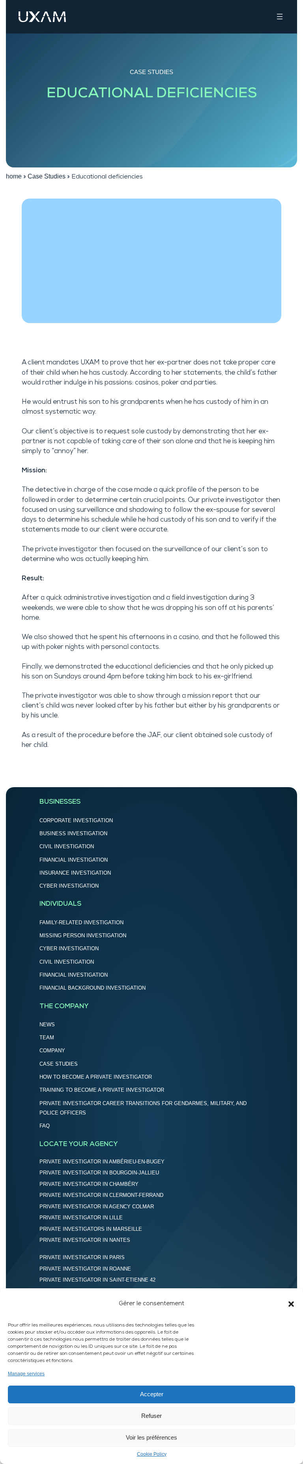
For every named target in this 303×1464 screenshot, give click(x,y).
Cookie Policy (151, 1454)
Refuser (151, 1415)
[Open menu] (279, 16)
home (14, 176)
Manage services (26, 1374)
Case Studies (151, 72)
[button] (291, 1304)
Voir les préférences (151, 1437)
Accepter (151, 1394)
